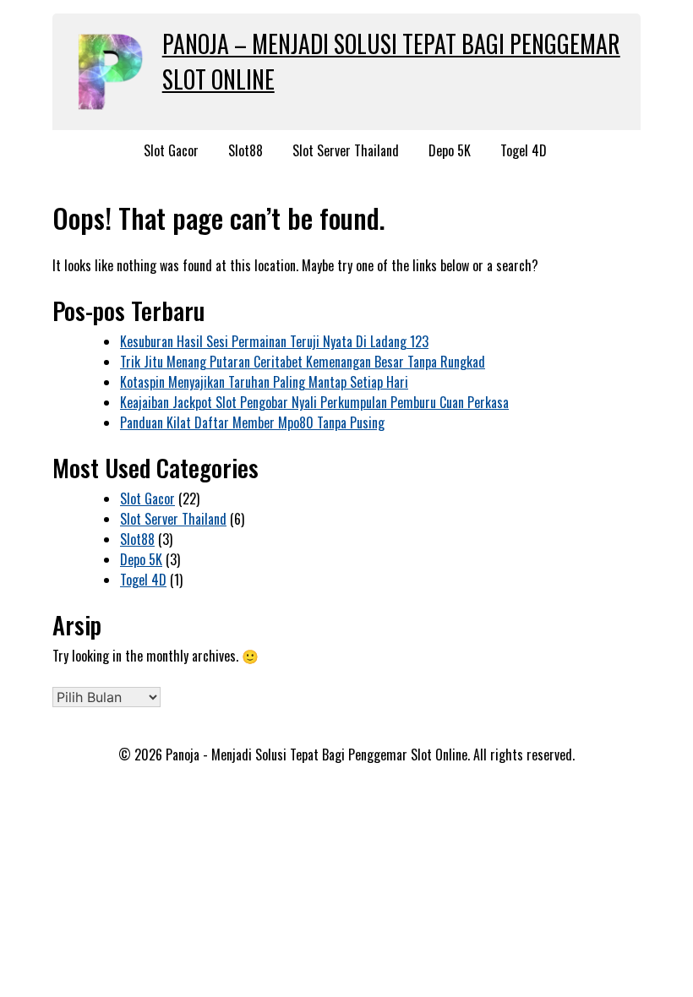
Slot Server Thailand (345, 150)
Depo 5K (449, 150)
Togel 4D (523, 150)
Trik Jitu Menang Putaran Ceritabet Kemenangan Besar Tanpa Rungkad (302, 361)
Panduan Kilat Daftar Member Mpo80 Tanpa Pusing (252, 422)
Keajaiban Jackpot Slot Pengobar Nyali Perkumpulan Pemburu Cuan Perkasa (314, 402)
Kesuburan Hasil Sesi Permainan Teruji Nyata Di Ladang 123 (274, 341)
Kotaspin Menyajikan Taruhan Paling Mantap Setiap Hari (264, 382)
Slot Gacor (171, 150)
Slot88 (245, 150)
